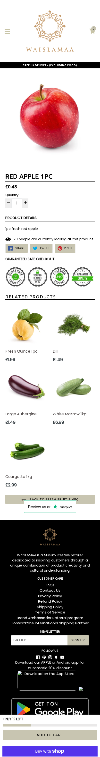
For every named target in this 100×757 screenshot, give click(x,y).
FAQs (50, 585)
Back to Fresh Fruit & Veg (54, 499)
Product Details (21, 217)
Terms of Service (50, 612)
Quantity (11, 195)
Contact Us (50, 590)
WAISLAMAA (26, 555)
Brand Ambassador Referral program (50, 617)
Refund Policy (50, 601)
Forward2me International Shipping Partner (50, 623)
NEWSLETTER (50, 631)
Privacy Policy (50, 595)
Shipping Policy (50, 606)
